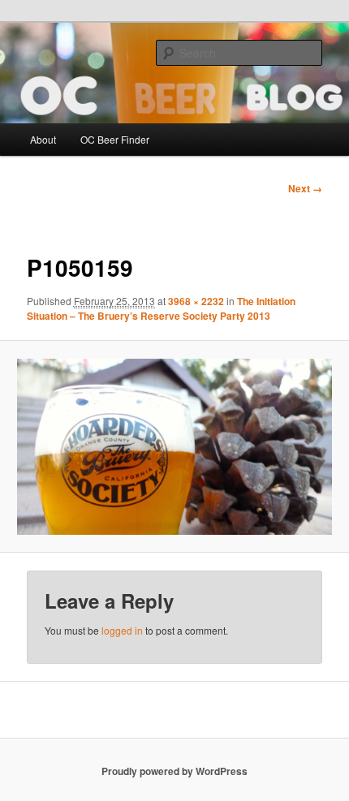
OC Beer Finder (114, 139)
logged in (122, 630)
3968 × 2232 (196, 301)
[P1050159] (174, 447)
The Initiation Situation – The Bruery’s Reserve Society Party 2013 (161, 308)
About (43, 139)
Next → (305, 188)
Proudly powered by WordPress (174, 771)
